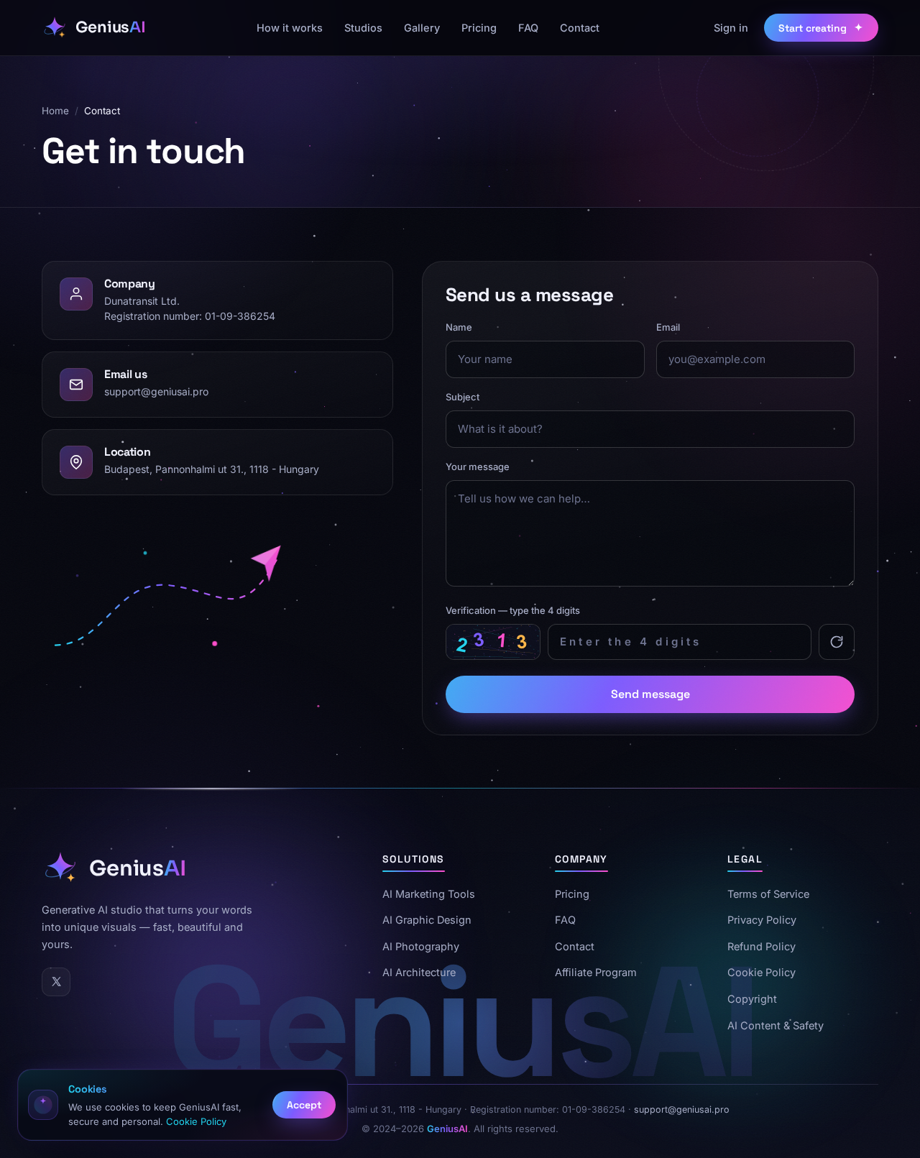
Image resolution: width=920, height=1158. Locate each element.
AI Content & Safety (775, 1025)
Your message (478, 466)
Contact (579, 28)
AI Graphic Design (427, 920)
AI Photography (420, 946)
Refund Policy (761, 946)
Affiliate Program (596, 973)
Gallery (422, 28)
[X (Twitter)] (56, 982)
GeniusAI (447, 1128)
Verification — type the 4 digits (513, 610)
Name (459, 327)
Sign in (731, 28)
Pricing (479, 28)
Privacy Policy (761, 920)
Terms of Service (768, 894)
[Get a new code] (837, 641)
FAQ (528, 28)
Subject (462, 397)
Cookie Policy (761, 973)
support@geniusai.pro (156, 391)
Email (667, 327)
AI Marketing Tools (428, 894)
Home (55, 110)
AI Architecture (419, 973)
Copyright (752, 999)
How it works (290, 28)
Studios (363, 28)
